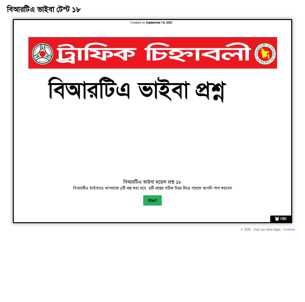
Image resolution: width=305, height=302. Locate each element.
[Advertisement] (152, 144)
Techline (289, 230)
